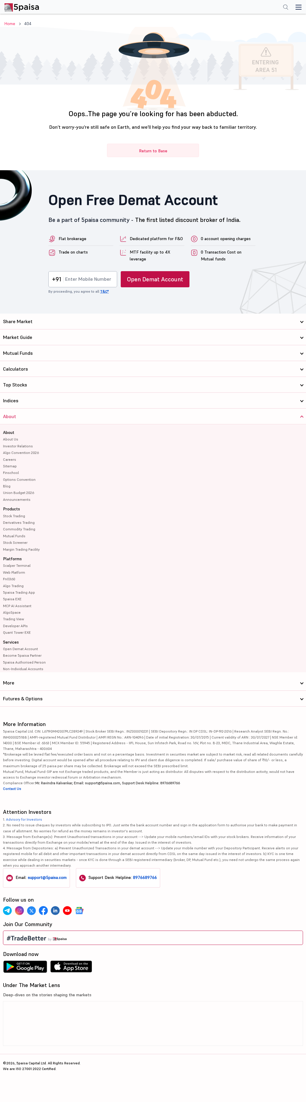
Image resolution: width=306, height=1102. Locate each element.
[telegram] (7, 910)
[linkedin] (55, 910)
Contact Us (12, 788)
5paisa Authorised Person (24, 662)
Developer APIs (15, 626)
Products (11, 509)
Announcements (16, 499)
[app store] (71, 968)
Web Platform (14, 572)
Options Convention (19, 479)
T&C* (104, 291)
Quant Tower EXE (17, 632)
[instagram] (19, 910)
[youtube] (67, 910)
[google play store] (25, 968)
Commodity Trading (19, 529)
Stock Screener (15, 542)
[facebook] (43, 910)
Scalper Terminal (16, 565)
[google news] (79, 910)
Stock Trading (14, 516)
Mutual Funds (14, 536)
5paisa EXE (12, 599)
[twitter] (31, 910)
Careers (9, 459)
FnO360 (9, 579)
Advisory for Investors (24, 819)
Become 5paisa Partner (22, 655)
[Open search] (285, 8)
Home (9, 23)
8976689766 (145, 877)
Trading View (13, 619)
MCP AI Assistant (17, 606)
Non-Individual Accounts (23, 669)
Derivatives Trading (19, 522)
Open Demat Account (155, 279)
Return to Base (153, 151)
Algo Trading (13, 586)
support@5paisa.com (47, 877)
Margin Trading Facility (21, 549)
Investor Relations (18, 446)
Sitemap (10, 466)
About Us (10, 439)
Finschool (11, 472)
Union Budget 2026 (18, 492)
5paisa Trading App (19, 592)
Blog (6, 486)
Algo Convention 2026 (21, 452)
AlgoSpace (12, 612)
